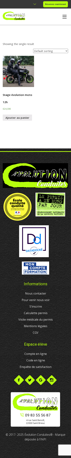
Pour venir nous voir (36, 300)
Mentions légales (35, 326)
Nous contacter (35, 293)
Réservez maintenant (55, 4)
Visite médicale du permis (35, 320)
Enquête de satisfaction (36, 367)
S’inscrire (35, 306)
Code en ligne (35, 360)
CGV (35, 333)
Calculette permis (36, 313)
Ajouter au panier (17, 117)
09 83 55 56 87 (38, 415)
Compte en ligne (35, 354)
